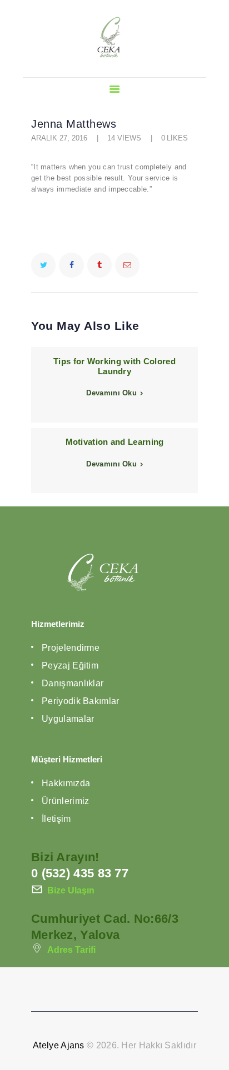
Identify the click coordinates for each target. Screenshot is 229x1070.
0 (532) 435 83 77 (79, 873)
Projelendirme (70, 647)
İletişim (56, 818)
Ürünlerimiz (65, 801)
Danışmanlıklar (72, 683)
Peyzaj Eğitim (70, 665)
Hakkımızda (66, 783)
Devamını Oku (111, 393)
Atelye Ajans (58, 1045)
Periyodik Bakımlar (80, 701)
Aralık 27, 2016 (59, 138)
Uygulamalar (68, 719)
